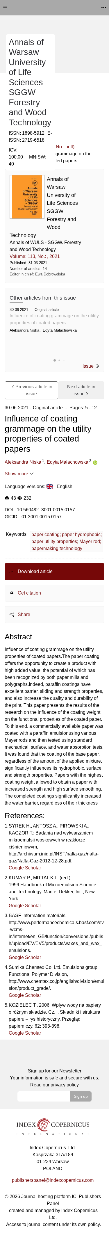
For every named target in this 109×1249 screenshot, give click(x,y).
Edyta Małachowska (67, 462)
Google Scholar (25, 867)
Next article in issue (81, 390)
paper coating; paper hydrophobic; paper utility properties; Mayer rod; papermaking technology (66, 541)
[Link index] (53, 1126)
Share (23, 614)
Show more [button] (17, 473)
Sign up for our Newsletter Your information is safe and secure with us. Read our (54, 1077)
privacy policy (65, 1084)
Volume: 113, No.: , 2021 (35, 256)
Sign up (81, 1096)
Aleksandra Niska (23, 462)
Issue (89, 366)
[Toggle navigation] (5, 7)
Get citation (29, 592)
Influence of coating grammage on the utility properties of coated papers (54, 319)
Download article (35, 571)
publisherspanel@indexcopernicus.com (53, 1180)
